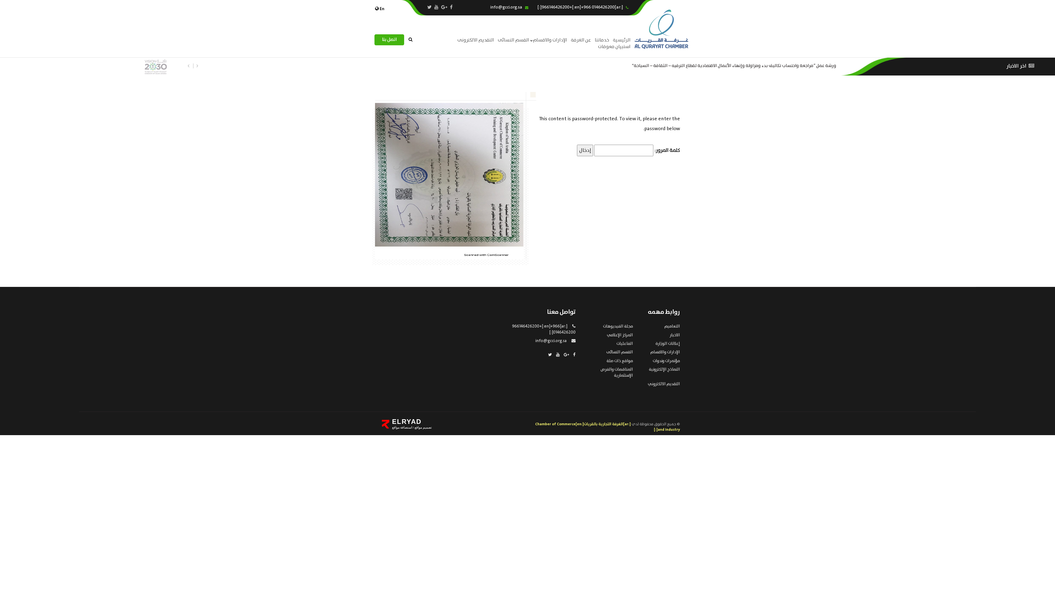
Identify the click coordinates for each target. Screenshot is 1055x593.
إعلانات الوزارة (668, 343)
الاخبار (675, 335)
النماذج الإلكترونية (664, 369)
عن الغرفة (581, 40)
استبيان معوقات (614, 47)
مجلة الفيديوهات (618, 326)
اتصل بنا (389, 39)
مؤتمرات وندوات (666, 361)
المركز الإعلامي (620, 335)
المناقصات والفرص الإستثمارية (617, 372)
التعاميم (672, 326)
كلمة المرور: (666, 150)
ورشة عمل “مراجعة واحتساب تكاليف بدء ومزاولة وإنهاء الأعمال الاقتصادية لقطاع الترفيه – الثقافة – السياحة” (734, 65)
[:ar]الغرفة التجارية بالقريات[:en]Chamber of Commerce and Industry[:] (607, 427)
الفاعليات (625, 343)
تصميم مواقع (423, 427)
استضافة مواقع (402, 427)
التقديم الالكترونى (475, 40)
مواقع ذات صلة (620, 361)
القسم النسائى (513, 40)
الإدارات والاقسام (550, 40)
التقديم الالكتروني (664, 384)
